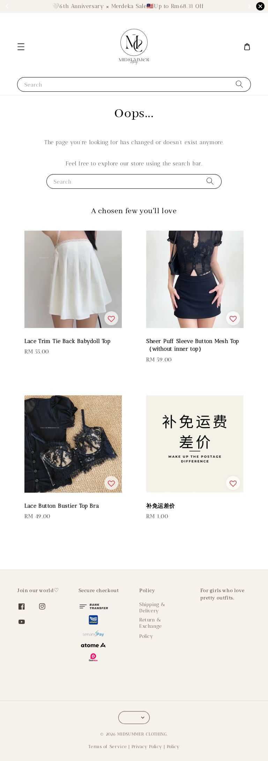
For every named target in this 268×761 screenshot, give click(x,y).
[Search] (239, 84)
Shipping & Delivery (152, 608)
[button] (21, 46)
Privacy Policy (147, 746)
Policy (146, 636)
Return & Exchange (150, 623)
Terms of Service (107, 746)
